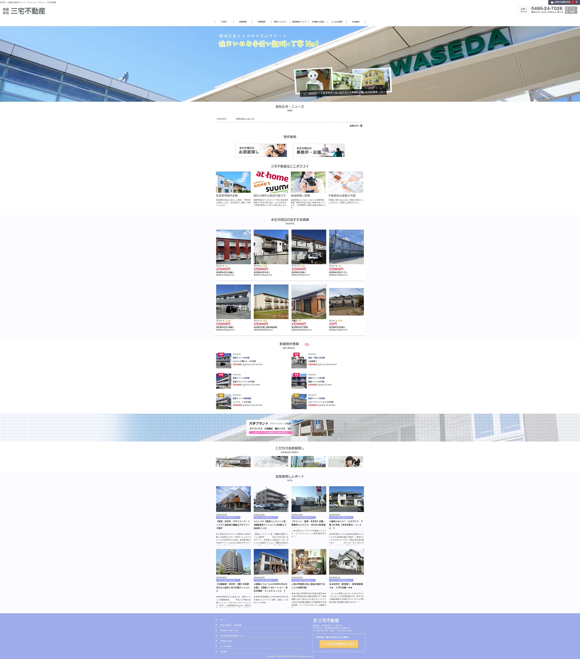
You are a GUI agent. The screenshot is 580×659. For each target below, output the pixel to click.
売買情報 (261, 22)
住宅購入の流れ (318, 22)
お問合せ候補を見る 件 (566, 2)
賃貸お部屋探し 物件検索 (231, 625)
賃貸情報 (242, 22)
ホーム (222, 620)
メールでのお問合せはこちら (339, 644)
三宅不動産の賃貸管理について (232, 636)
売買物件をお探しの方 (229, 630)
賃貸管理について (299, 22)
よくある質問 (337, 22)
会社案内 (355, 22)
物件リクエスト (280, 22)
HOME (224, 22)
